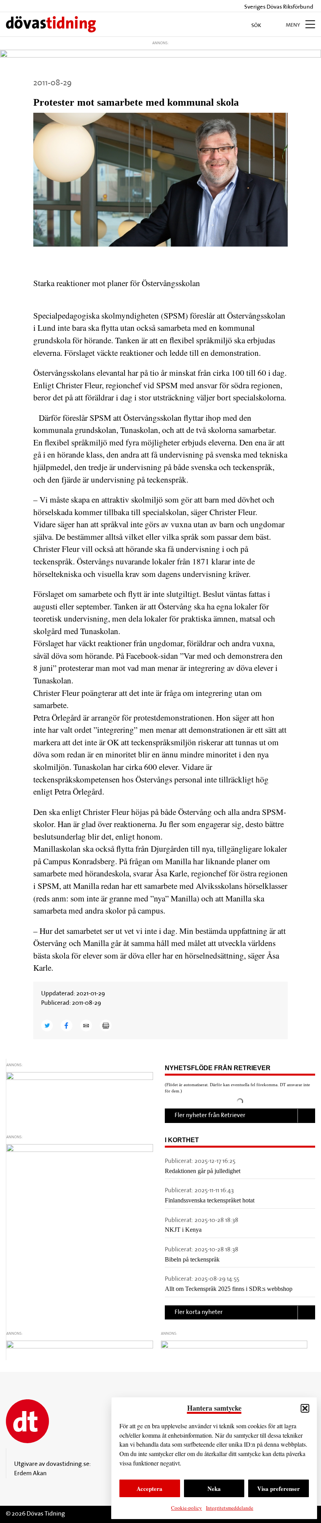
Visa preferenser (278, 1488)
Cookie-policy (186, 1507)
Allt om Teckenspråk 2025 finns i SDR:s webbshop (228, 1288)
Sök (256, 26)
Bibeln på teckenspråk (192, 1259)
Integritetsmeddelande (229, 1507)
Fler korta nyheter (199, 1312)
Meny (293, 25)
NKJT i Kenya (183, 1229)
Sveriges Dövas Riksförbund (278, 7)
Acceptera (149, 1488)
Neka (214, 1488)
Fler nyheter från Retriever (210, 1115)
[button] (305, 1408)
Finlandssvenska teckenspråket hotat (209, 1200)
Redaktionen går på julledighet (202, 1171)
